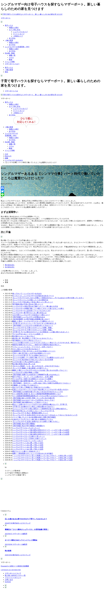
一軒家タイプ (18, 36)
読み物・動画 (10, 53)
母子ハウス (9, 25)
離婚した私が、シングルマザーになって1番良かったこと (33, 321)
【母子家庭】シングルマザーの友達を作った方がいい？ (32, 325)
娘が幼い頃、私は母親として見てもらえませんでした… (32, 338)
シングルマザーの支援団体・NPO (17, 47)
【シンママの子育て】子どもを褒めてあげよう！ (30, 355)
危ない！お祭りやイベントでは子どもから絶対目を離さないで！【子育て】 (40, 404)
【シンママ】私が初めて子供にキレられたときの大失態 (32, 359)
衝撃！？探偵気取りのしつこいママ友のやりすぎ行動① (32, 453)
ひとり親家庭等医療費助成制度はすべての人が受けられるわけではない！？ (40, 396)
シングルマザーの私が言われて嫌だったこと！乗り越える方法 (35, 306)
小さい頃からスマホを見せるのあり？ (26, 349)
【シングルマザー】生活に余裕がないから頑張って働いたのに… (36, 421)
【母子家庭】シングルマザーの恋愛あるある (28, 317)
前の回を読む (10, 265)
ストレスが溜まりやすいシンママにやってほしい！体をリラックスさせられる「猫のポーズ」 (46, 342)
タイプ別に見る (14, 30)
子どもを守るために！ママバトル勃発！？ (27, 334)
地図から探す (14, 27)
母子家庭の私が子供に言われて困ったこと (27, 304)
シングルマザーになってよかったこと (26, 428)
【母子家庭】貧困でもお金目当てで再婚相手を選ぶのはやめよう (36, 374)
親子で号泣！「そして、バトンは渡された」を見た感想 (32, 377)
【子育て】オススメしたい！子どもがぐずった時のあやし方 (34, 323)
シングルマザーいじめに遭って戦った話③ (27, 447)
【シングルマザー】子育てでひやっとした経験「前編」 (32, 328)
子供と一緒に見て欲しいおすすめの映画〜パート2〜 (31, 353)
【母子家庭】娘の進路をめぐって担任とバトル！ (30, 402)
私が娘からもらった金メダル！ (23, 336)
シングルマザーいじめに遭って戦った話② (27, 445)
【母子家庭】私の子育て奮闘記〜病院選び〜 (28, 426)
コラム (11, 57)
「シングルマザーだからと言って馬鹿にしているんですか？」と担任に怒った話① (42, 455)
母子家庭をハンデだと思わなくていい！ (27, 340)
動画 (10, 59)
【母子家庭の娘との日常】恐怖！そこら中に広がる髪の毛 (33, 398)
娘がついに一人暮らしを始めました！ (26, 451)
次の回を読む (10, 267)
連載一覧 (12, 55)
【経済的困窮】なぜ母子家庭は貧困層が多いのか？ (31, 319)
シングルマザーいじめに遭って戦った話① (27, 443)
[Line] (52, 194)
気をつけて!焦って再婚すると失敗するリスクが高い (31, 387)
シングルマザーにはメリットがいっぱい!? (27, 441)
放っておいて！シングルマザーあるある (27, 293)
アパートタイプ (18, 34)
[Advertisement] (52, 494)
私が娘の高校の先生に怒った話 (23, 364)
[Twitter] (52, 191)
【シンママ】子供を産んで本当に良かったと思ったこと (32, 302)
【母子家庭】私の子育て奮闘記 (23, 423)
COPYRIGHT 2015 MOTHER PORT (11, 570)
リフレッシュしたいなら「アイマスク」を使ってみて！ (32, 347)
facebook (8, 582)
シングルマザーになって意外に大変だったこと (29, 438)
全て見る (12, 38)
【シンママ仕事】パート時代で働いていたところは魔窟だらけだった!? (38, 357)
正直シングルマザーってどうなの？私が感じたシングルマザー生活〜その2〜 (40, 389)
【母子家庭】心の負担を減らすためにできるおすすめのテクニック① (37, 391)
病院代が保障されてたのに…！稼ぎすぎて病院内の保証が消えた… (36, 345)
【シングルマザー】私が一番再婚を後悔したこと (30, 413)
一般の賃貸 (9, 40)
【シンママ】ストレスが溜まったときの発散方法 (30, 300)
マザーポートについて (13, 573)
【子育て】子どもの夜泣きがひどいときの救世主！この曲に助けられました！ (40, 332)
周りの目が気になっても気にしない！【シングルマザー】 (33, 411)
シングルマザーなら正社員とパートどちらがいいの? (31, 310)
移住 (6, 72)
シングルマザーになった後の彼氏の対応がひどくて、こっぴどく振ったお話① (40, 430)
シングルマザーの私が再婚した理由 (25, 372)
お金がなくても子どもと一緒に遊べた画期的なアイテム (32, 419)
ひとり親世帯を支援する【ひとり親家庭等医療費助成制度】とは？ (36, 394)
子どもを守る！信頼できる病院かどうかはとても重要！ (32, 379)
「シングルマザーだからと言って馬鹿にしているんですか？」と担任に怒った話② (42, 458)
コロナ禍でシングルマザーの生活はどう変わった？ (31, 315)
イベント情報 (10, 62)
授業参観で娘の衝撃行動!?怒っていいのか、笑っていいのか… (34, 381)
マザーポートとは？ (12, 64)
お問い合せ (9, 580)
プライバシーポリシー (13, 577)
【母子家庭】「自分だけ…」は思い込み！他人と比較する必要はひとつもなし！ (41, 383)
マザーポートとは (11, 91)
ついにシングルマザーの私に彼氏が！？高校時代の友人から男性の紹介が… (40, 409)
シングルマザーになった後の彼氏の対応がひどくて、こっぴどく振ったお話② (40, 432)
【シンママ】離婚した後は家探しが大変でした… (30, 368)
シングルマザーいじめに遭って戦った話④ (27, 449)
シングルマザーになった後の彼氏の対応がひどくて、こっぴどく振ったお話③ (40, 434)
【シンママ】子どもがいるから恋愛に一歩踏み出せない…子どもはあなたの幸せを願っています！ (48, 298)
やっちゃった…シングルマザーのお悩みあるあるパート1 (33, 296)
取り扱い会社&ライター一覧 (15, 575)
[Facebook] (52, 188)
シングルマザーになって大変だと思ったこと (28, 436)
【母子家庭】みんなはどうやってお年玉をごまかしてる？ (33, 400)
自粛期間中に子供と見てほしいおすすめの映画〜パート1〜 (33, 351)
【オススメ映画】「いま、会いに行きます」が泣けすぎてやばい (36, 366)
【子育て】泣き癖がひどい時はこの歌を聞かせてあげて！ (33, 406)
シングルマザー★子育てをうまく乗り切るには (29, 313)
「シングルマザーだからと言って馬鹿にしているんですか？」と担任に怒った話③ (42, 460)
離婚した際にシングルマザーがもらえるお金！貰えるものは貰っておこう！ (40, 370)
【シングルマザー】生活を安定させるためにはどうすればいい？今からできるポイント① (44, 415)
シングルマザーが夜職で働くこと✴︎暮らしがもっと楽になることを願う (38, 308)
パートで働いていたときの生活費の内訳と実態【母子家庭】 (34, 417)
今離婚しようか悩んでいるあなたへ (25, 385)
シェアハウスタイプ (20, 32)
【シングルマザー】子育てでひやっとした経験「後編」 (32, 330)
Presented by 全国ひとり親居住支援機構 (15, 566)
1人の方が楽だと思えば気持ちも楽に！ (26, 362)
